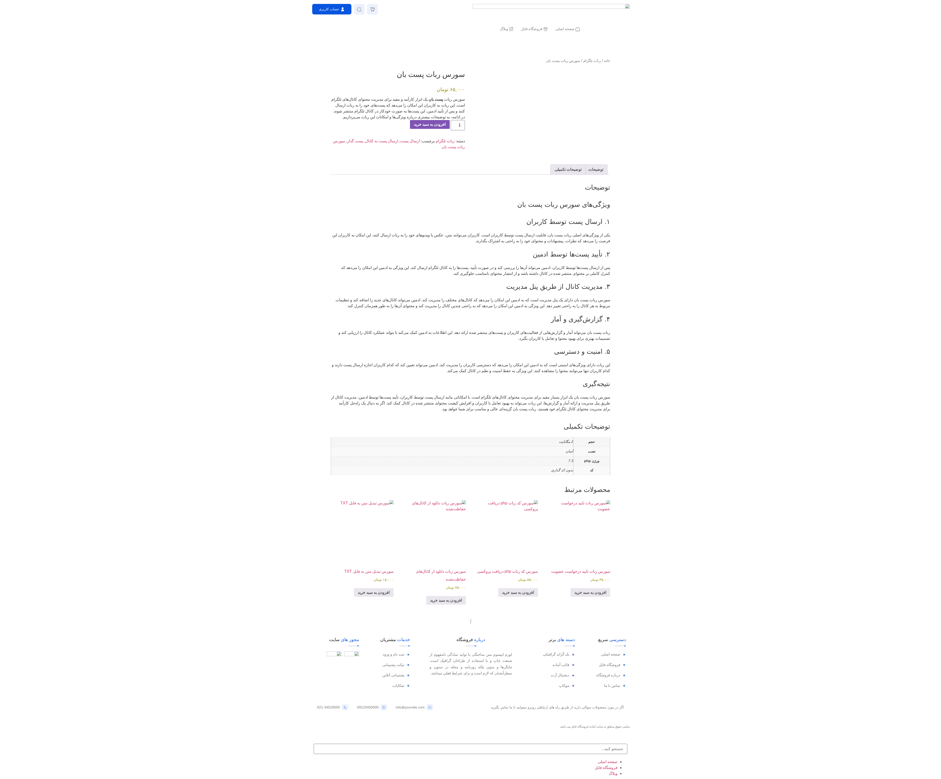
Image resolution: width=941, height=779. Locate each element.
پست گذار (355, 141)
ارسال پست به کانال (381, 141)
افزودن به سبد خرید (430, 124)
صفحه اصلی (608, 762)
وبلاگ (613, 773)
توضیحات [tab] (595, 169)
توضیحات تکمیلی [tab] (568, 169)
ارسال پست (410, 141)
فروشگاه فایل (606, 768)
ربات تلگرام (592, 61)
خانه (607, 61)
